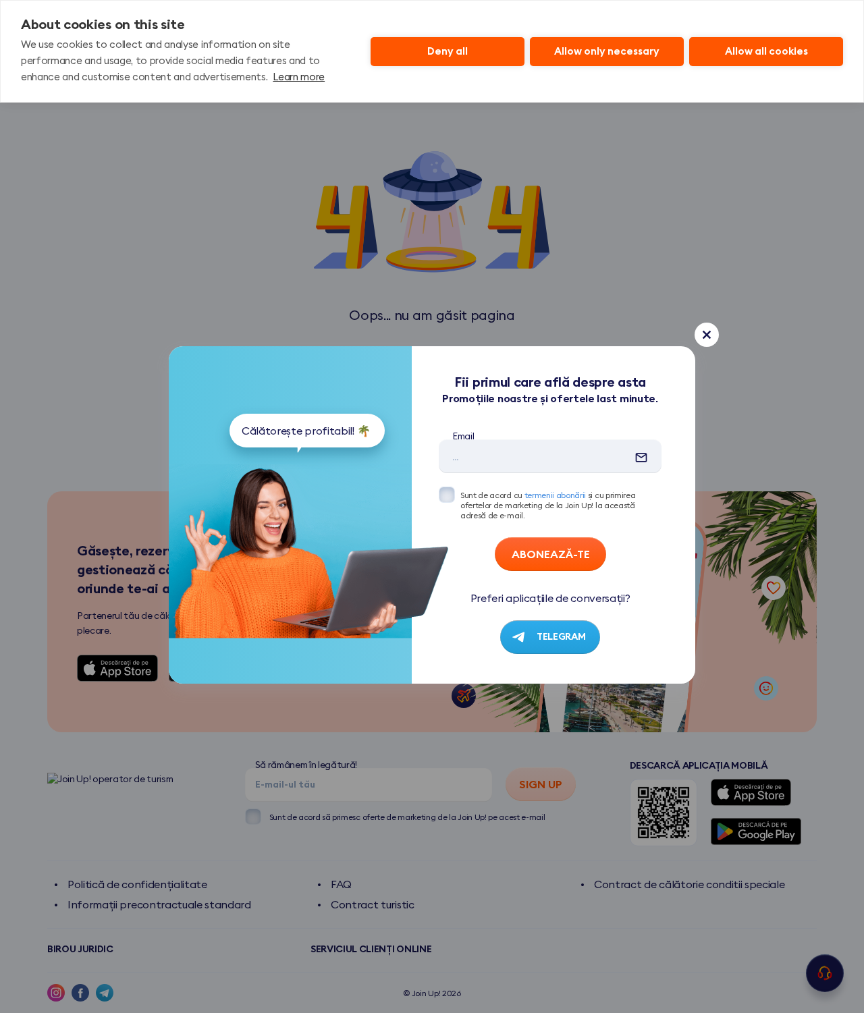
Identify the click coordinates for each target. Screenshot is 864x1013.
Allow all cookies (766, 51)
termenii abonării (555, 495)
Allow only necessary (606, 51)
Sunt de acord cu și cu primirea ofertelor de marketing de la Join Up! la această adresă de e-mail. (547, 505)
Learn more (299, 76)
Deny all (447, 51)
